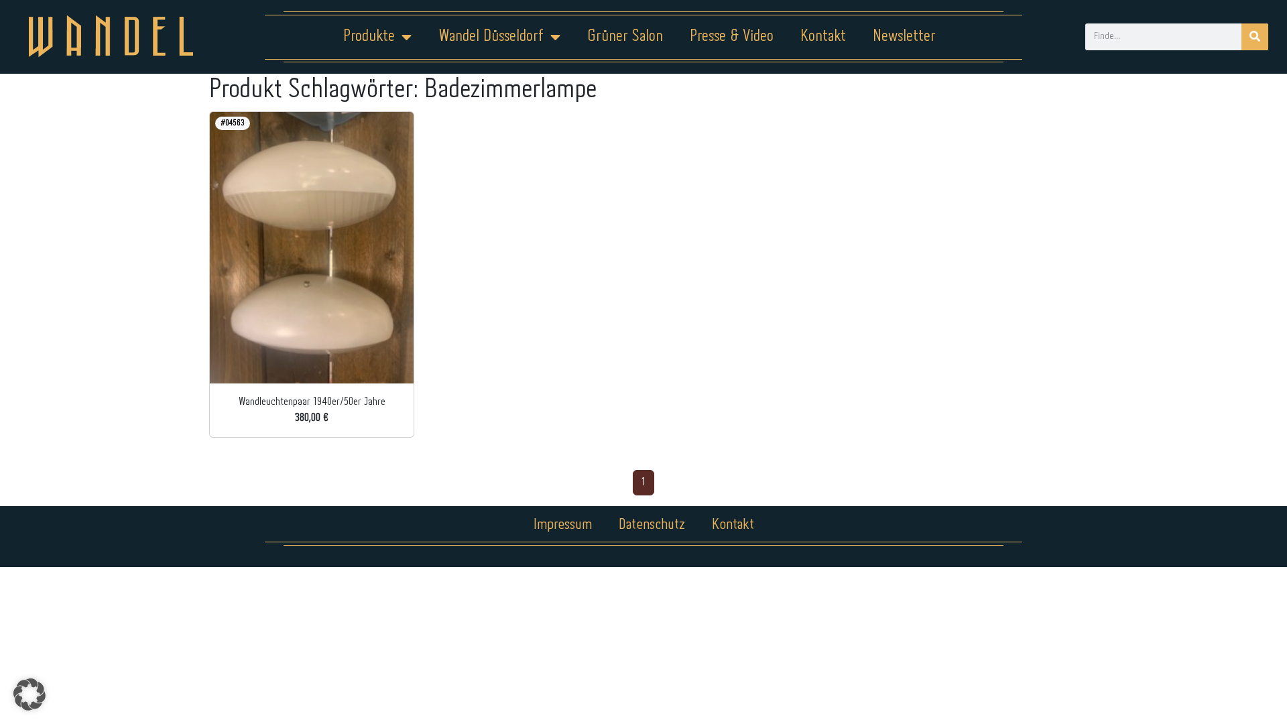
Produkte (369, 36)
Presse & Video (732, 36)
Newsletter (904, 36)
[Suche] (1254, 36)
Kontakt (823, 36)
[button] (29, 694)
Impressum (563, 525)
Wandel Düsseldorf (491, 36)
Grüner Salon (625, 36)
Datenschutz (652, 525)
